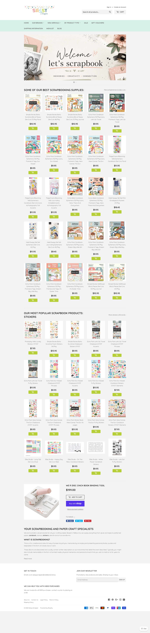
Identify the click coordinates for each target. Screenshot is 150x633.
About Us (26, 622)
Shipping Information (33, 28)
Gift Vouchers (97, 23)
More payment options (75, 532)
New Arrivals (54, 23)
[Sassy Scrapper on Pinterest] (113, 622)
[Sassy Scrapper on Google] (116, 622)
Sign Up (122, 602)
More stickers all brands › (117, 337)
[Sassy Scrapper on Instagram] (120, 622)
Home (26, 23)
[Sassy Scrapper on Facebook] (109, 622)
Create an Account (120, 7)
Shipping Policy (28, 625)
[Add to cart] (32, 151)
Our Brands (37, 23)
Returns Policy (53, 622)
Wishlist (50, 28)
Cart (121, 12)
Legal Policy (44, 622)
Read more (28, 581)
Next (121, 69)
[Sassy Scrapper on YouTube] (124, 622)
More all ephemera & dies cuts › (115, 112)
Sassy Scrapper (33, 630)
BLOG (59, 28)
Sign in (109, 7)
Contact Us (34, 622)
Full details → (70, 539)
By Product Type (71, 23)
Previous (28, 69)
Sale (86, 23)
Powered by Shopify (46, 630)
